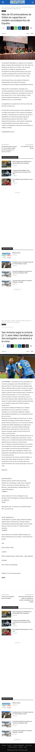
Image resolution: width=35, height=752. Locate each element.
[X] (12, 28)
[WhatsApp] (16, 28)
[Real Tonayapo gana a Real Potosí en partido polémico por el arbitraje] (6, 164)
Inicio (3, 7)
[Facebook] (8, 28)
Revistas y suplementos (18, 745)
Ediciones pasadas (12, 747)
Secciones (7, 7)
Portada (4, 745)
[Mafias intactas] (6, 255)
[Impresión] (27, 28)
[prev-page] (3, 188)
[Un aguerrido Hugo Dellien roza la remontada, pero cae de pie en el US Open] (6, 173)
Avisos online (29, 745)
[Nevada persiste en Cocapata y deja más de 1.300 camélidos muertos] (6, 264)
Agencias (21, 747)
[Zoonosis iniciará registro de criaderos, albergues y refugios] (6, 283)
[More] (31, 28)
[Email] (23, 28)
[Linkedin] (19, 28)
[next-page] (5, 188)
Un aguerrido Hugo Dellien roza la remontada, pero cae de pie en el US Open (21, 172)
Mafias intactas (16, 252)
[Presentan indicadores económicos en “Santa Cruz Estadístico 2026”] (6, 274)
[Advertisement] (17, 218)
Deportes (13, 7)
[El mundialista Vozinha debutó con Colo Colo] (6, 182)
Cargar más (17, 289)
